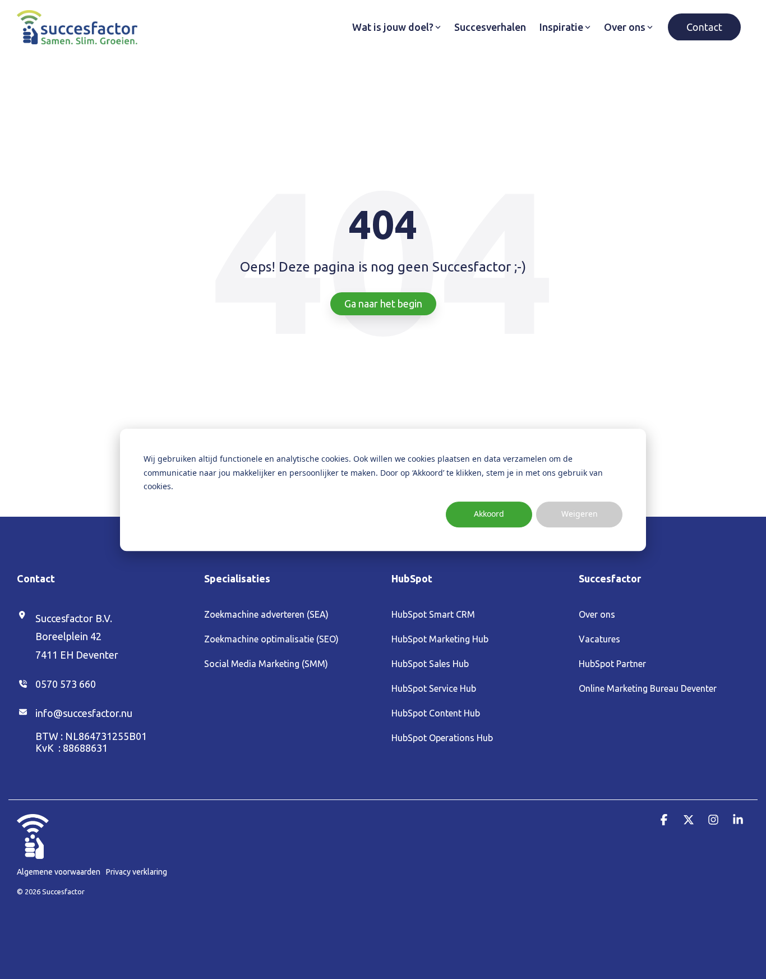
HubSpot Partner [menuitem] (612, 664)
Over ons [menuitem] (597, 614)
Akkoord (489, 513)
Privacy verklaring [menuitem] (136, 871)
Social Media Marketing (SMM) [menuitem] (266, 664)
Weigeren (579, 513)
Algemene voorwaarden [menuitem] (58, 871)
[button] (665, 820)
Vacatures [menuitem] (599, 639)
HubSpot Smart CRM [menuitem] (433, 614)
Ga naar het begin (383, 303)
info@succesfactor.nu (83, 713)
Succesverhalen (490, 27)
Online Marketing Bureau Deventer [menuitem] (648, 688)
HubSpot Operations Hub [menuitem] (442, 738)
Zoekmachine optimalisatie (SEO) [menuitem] (271, 639)
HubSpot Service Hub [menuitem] (433, 688)
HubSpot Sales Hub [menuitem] (430, 664)
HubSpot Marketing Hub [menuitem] (439, 639)
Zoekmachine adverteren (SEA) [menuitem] (266, 614)
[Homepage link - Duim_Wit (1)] (33, 852)
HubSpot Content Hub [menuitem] (435, 713)
